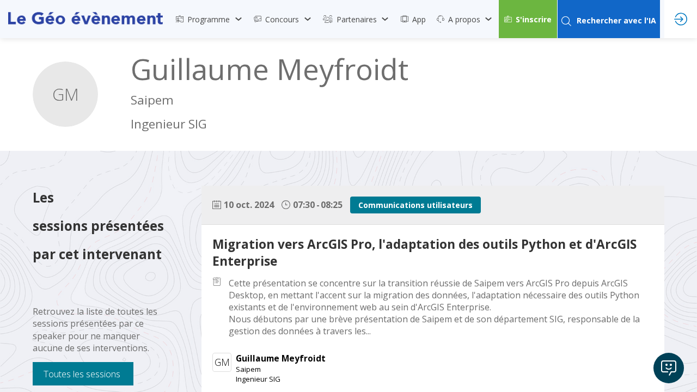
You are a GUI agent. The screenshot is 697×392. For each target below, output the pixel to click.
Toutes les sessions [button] (82, 373)
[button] (528, 19)
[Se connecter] (680, 19)
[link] (209, 19)
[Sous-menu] (238, 19)
